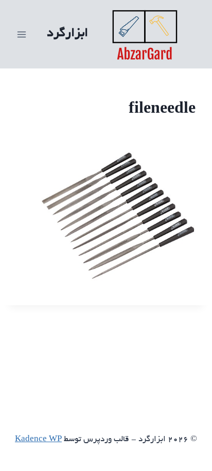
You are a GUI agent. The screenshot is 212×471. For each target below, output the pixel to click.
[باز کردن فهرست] (21, 34)
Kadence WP (38, 439)
